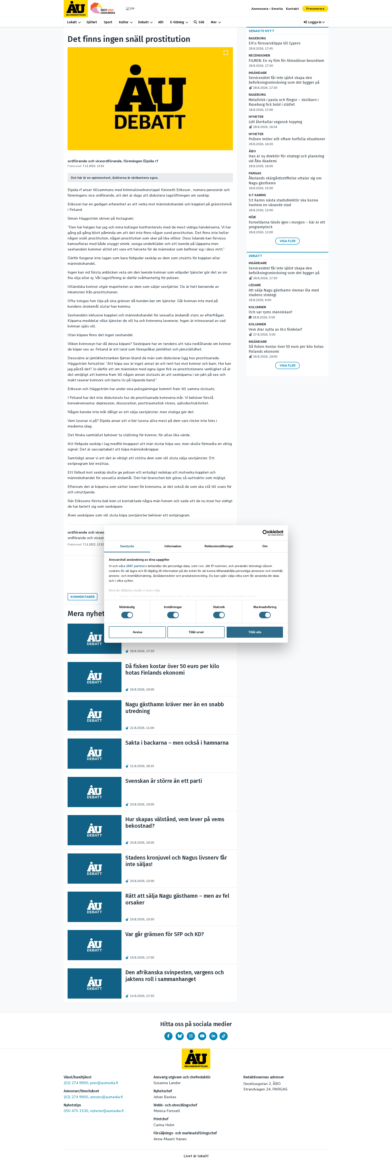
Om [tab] (264, 546)
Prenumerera (315, 9)
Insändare (258, 73)
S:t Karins (257, 195)
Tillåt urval (196, 632)
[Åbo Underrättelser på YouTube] (202, 1036)
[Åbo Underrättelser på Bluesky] (180, 1036)
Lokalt (72, 22)
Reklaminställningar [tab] (219, 546)
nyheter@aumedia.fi (107, 1110)
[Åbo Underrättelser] (196, 1059)
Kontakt (292, 9)
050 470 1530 (76, 1110)
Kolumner (257, 307)
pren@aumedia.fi (104, 1082)
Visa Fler (287, 241)
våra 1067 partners (133, 566)
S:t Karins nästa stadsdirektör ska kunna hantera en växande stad (283, 205)
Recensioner (259, 56)
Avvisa (137, 632)
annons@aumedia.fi (106, 1097)
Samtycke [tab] (127, 546)
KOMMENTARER (82, 597)
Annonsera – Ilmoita (267, 9)
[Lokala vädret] (128, 8)
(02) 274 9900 (76, 1082)
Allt (161, 22)
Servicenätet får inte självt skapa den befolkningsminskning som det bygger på (284, 83)
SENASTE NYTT (261, 31)
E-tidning (177, 22)
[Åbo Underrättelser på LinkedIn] (213, 1036)
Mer (214, 22)
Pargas (255, 173)
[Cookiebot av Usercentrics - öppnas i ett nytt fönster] (265, 533)
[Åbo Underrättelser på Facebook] (168, 1036)
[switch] (173, 615)
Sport (108, 22)
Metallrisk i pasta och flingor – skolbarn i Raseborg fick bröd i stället (283, 105)
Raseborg (257, 38)
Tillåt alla (254, 632)
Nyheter (256, 117)
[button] (314, 22)
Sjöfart (91, 22)
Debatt (143, 22)
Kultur (123, 22)
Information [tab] (173, 546)
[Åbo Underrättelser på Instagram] (191, 1036)
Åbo (252, 151)
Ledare (255, 285)
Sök (201, 22)
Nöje (252, 217)
